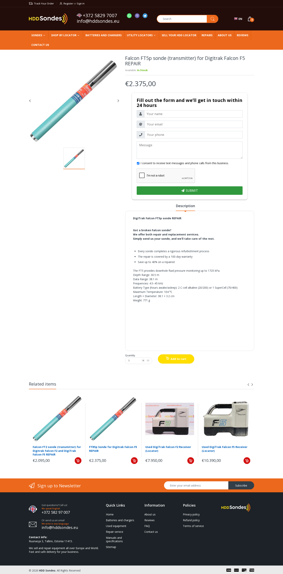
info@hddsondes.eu (99, 21)
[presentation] (248, 384)
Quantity (130, 355)
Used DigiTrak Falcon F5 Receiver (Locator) (224, 449)
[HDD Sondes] (51, 18)
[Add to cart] (78, 460)
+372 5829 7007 (100, 15)
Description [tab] (185, 205)
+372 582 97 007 (56, 512)
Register (68, 3)
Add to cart (178, 359)
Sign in (81, 3)
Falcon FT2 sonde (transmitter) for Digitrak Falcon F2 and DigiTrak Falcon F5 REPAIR (57, 450)
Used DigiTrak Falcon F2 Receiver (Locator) (168, 449)
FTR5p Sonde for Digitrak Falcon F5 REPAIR (113, 449)
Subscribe (241, 485)
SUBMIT (192, 190)
